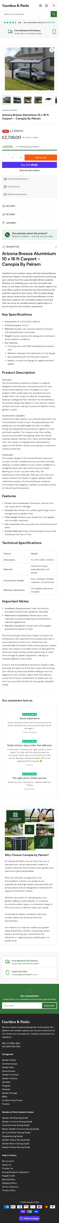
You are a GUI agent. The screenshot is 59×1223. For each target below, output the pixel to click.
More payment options (29, 170)
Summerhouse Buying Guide (16, 1125)
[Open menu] (54, 5)
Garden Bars (8, 1067)
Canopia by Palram (9, 110)
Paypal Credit (8, 1175)
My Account (8, 1161)
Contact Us (7, 1168)
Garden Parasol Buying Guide (16, 1147)
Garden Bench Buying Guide (15, 1143)
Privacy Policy (9, 1190)
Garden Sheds (9, 1060)
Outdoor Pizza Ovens (12, 1100)
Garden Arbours (10, 1078)
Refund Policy (8, 1179)
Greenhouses (8, 1071)
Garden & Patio (33, 1202)
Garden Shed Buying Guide (15, 1118)
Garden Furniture (10, 1074)
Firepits (5, 1104)
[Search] (54, 14)
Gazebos (6, 1082)
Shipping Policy (9, 1183)
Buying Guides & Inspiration (15, 1172)
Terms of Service (10, 1186)
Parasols (6, 1089)
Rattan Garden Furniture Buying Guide (20, 1129)
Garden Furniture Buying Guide (17, 1121)
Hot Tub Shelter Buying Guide (16, 1132)
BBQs (4, 1096)
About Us (6, 1164)
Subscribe (49, 1005)
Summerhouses (9, 1063)
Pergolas (6, 1085)
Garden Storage (9, 1093)
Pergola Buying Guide (12, 1136)
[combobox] (29, 14)
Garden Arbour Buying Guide (16, 1139)
